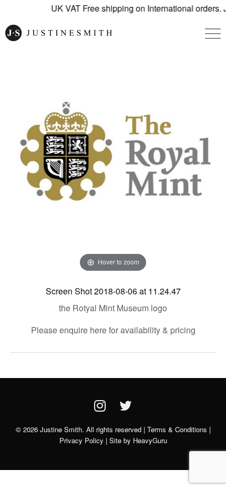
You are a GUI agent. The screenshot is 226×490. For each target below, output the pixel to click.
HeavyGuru (150, 440)
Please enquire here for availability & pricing (113, 330)
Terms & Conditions (177, 429)
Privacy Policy (81, 440)
